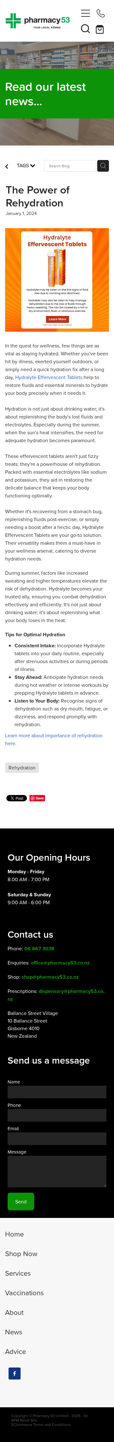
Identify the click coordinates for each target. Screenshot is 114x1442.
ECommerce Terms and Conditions (41, 1424)
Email (13, 1128)
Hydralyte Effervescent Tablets (48, 377)
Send (21, 1201)
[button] (85, 28)
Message (17, 1151)
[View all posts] (6, 167)
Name (14, 1081)
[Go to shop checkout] (100, 28)
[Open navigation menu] (85, 13)
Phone (14, 1105)
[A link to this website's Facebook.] (15, 1374)
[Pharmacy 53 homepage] (42, 20)
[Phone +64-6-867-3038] (100, 13)
